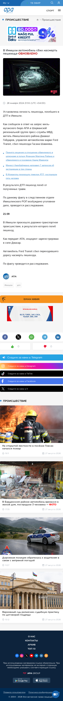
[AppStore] (41, 681)
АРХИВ (31, 644)
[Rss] (46, 656)
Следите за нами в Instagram (21, 366)
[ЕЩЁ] (58, 11)
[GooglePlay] (21, 681)
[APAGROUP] (31, 673)
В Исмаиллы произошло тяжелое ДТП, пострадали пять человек (31, 176)
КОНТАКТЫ (31, 640)
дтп (18, 285)
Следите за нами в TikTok (20, 374)
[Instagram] (22, 656)
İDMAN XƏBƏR (31, 299)
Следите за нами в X (18, 389)
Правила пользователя (14, 692)
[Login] (59, 3)
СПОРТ (50, 10)
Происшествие (51, 19)
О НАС (31, 636)
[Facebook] (17, 656)
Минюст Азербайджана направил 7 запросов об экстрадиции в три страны (30, 167)
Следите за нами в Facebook (22, 381)
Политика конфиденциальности (44, 692)
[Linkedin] (41, 656)
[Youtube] (31, 656)
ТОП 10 (31, 648)
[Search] (52, 3)
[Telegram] (36, 656)
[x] (26, 656)
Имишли (9, 285)
